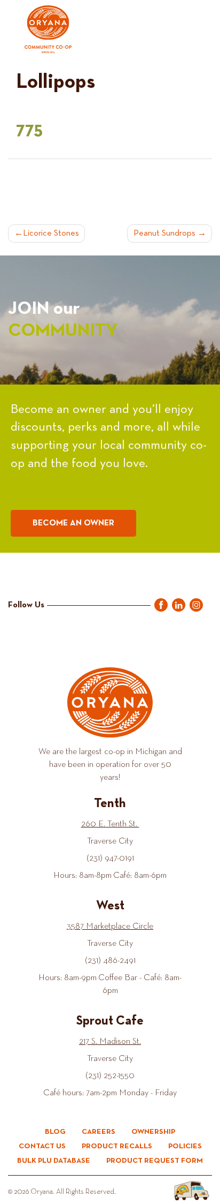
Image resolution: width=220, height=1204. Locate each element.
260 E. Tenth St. (110, 824)
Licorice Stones (51, 233)
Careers (98, 1131)
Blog (55, 1131)
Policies (185, 1146)
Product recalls (117, 1146)
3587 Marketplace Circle (110, 926)
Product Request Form (154, 1160)
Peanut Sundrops (164, 233)
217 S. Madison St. (110, 1041)
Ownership (153, 1131)
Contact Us (42, 1146)
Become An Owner (73, 523)
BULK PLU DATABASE (53, 1160)
